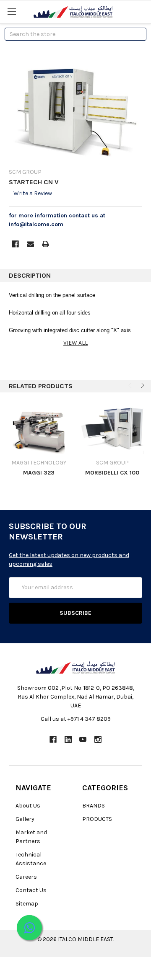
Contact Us (31, 890)
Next (142, 385)
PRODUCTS (97, 819)
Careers (26, 876)
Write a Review (32, 193)
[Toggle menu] (11, 11)
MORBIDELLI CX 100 (112, 472)
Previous (131, 385)
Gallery (25, 819)
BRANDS (93, 805)
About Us (28, 805)
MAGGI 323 (39, 472)
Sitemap (27, 903)
